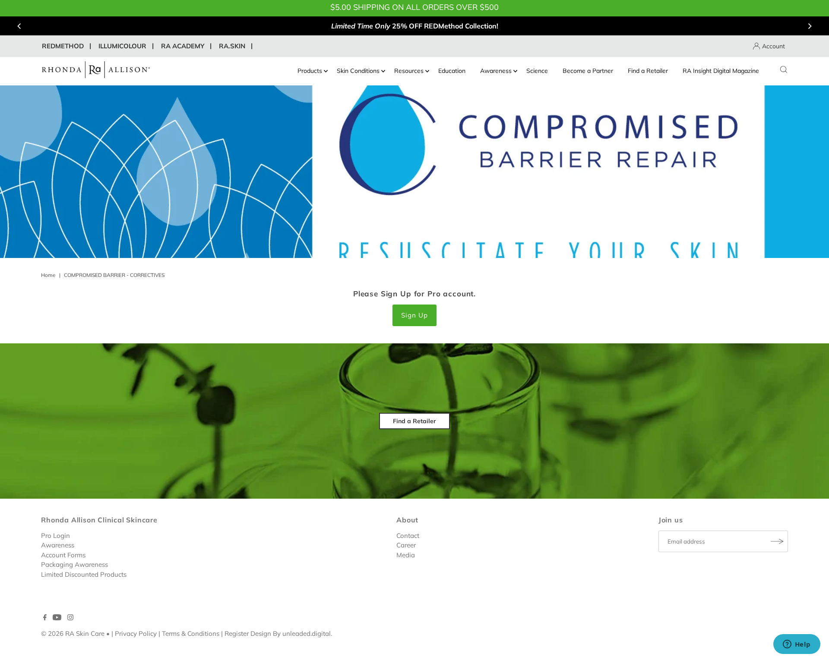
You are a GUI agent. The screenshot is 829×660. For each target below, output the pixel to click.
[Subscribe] (777, 541)
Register (237, 633)
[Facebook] (45, 618)
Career (406, 545)
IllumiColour (122, 46)
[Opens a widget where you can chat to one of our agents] (796, 645)
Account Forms (63, 554)
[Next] (809, 26)
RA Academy (182, 46)
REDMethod (63, 46)
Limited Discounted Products (84, 574)
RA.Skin (232, 46)
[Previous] (19, 26)
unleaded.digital (306, 633)
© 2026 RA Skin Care (72, 633)
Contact (407, 535)
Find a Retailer (648, 71)
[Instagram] (70, 618)
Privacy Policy (136, 633)
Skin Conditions (358, 71)
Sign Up (414, 315)
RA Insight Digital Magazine (721, 71)
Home (48, 275)
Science (537, 71)
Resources (409, 71)
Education (451, 71)
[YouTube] (57, 618)
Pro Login (55, 535)
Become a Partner (588, 71)
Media (405, 554)
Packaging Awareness (74, 564)
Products (309, 71)
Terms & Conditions (190, 633)
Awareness (496, 71)
